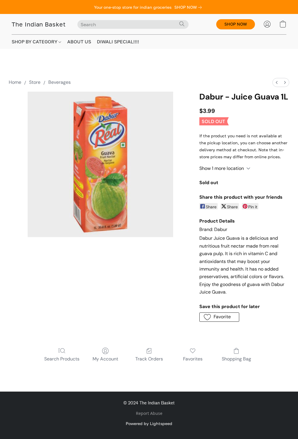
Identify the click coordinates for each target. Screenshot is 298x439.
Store (34, 82)
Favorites (193, 359)
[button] (39, 24)
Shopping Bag (236, 359)
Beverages (59, 82)
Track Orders (149, 359)
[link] (189, 7)
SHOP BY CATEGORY (35, 42)
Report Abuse (149, 413)
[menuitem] (277, 82)
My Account (105, 359)
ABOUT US (79, 42)
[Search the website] (182, 24)
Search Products (61, 359)
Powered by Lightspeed (149, 423)
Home (15, 82)
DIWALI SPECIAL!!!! (118, 42)
